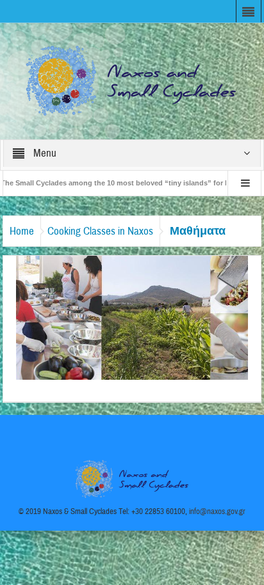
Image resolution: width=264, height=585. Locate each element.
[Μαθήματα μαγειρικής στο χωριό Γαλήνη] (132, 317)
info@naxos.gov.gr (217, 511)
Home (22, 231)
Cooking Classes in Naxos (100, 231)
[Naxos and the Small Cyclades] (132, 80)
